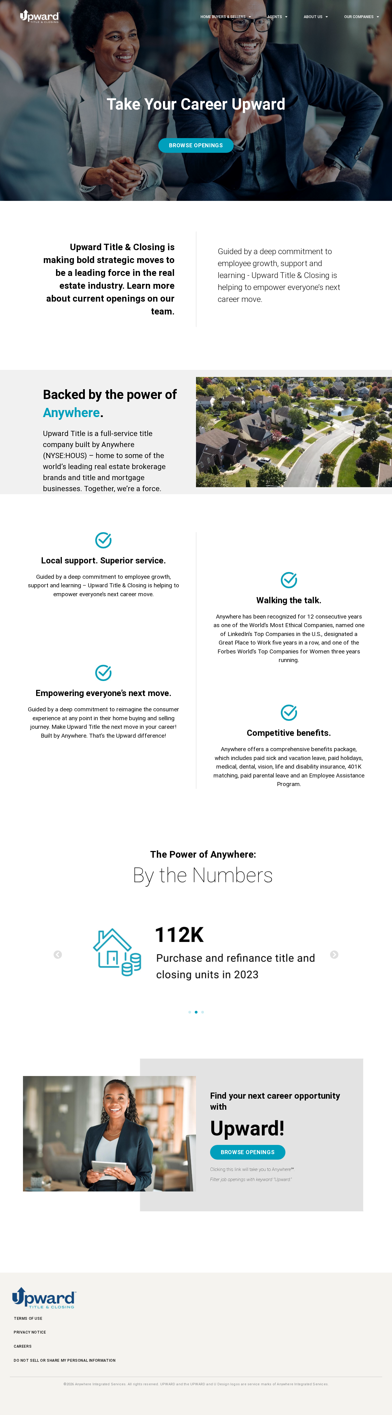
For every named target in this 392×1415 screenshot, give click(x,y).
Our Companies (359, 17)
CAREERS (23, 1346)
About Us (313, 17)
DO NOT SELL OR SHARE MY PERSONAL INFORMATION (64, 1360)
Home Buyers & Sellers (223, 17)
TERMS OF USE (28, 1318)
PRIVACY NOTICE (30, 1332)
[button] (58, 954)
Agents (274, 17)
